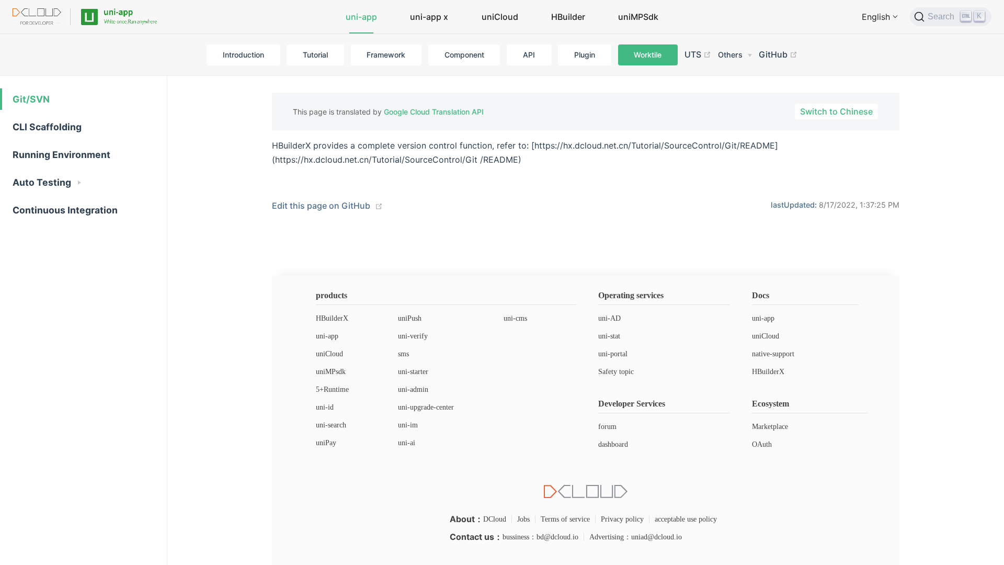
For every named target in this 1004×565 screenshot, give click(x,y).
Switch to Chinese (836, 111)
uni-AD (609, 318)
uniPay (326, 443)
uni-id (325, 407)
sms (403, 354)
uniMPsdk (331, 372)
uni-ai (406, 443)
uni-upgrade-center (426, 407)
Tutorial (315, 54)
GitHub (774, 54)
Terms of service (565, 519)
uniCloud (500, 17)
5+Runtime (332, 389)
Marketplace (770, 427)
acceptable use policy (686, 519)
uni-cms (515, 318)
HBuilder (568, 17)
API (529, 54)
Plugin (584, 54)
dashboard (613, 444)
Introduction (243, 54)
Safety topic (616, 372)
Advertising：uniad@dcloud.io (635, 537)
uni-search (331, 425)
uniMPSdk (638, 17)
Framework (386, 54)
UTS (693, 54)
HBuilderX (332, 318)
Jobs (523, 519)
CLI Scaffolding (47, 126)
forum (607, 427)
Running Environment (61, 154)
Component (464, 54)
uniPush (409, 318)
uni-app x (429, 17)
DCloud (494, 519)
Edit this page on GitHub (321, 205)
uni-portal (613, 354)
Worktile (647, 54)
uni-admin (413, 389)
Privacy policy (622, 519)
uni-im (408, 425)
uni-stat (609, 336)
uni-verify (413, 336)
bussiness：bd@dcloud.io (540, 537)
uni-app (361, 17)
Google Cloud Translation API (434, 111)
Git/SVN (31, 99)
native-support (773, 354)
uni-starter (413, 372)
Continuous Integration (65, 210)
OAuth (762, 444)
